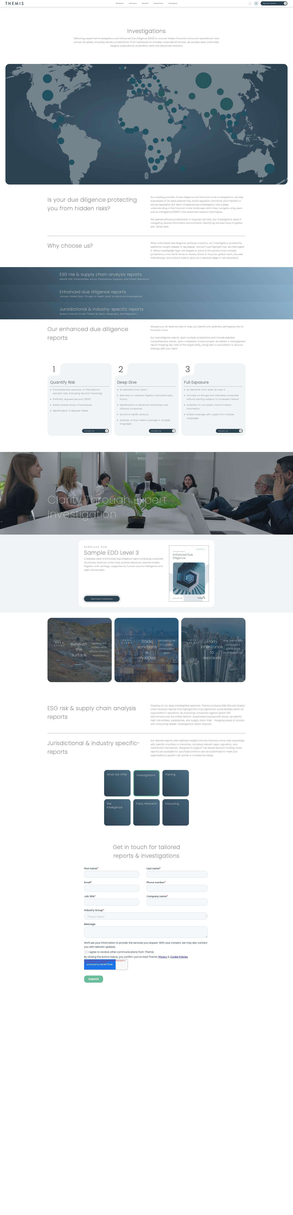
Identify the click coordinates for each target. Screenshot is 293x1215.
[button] (119, 3)
